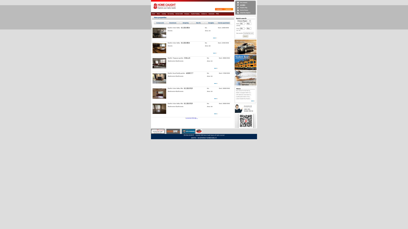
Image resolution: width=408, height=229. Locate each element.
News (158, 14)
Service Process (244, 10)
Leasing (164, 14)
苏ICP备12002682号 (189, 135)
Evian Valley (176, 28)
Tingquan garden (178, 58)
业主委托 (242, 5)
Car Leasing (171, 14)
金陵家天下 (189, 73)
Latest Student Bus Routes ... (243, 98)
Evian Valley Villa (178, 88)
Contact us (204, 14)
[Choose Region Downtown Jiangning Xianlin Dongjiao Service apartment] (243, 21)
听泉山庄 (187, 58)
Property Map (243, 7)
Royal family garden (179, 73)
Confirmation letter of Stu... (243, 96)
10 (195, 118)
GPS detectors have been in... (243, 94)
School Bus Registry (245, 12)
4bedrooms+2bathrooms (175, 76)
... (197, 118)
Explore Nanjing (195, 14)
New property (243, 2)
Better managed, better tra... (243, 92)
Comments (211, 14)
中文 (217, 14)
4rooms (170, 31)
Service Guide (179, 14)
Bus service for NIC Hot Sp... (243, 90)
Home (153, 14)
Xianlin (170, 28)
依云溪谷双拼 (188, 88)
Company (186, 14)
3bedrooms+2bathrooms (175, 61)
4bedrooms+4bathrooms (175, 91)
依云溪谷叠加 (185, 28)
